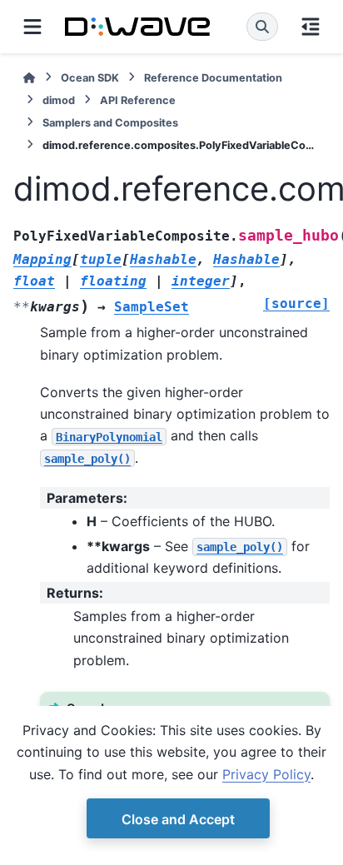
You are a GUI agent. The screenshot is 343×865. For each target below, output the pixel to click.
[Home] (29, 78)
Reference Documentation (213, 78)
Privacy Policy (266, 774)
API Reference (138, 100)
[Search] (262, 26)
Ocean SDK (90, 78)
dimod (58, 100)
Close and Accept (178, 819)
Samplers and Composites (110, 123)
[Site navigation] (32, 26)
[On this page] (310, 26)
